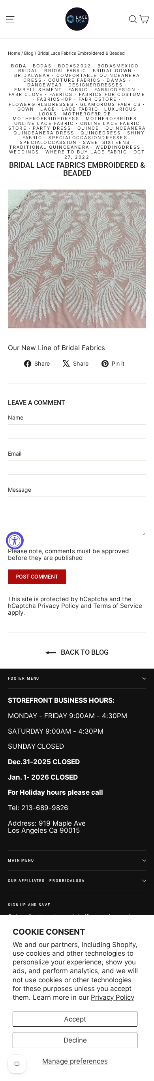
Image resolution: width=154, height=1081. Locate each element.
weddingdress (118, 147)
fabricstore (98, 99)
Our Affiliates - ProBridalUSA (46, 880)
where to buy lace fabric (86, 152)
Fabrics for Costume (112, 94)
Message (19, 490)
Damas (116, 80)
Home (14, 53)
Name (15, 417)
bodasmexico (118, 66)
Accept (75, 1019)
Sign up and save (29, 905)
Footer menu (23, 678)
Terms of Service (117, 606)
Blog (29, 53)
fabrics (61, 94)
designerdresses (95, 85)
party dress (52, 128)
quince (88, 128)
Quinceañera (125, 128)
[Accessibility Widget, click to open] (15, 541)
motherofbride (87, 114)
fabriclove (26, 94)
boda (18, 66)
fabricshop (54, 99)
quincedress (101, 133)
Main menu (21, 860)
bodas (42, 66)
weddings (24, 152)
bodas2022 (75, 66)
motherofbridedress (46, 118)
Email (14, 453)
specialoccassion (48, 142)
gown (25, 109)
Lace (47, 109)
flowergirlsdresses (41, 104)
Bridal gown (112, 70)
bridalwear (32, 75)
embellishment (38, 89)
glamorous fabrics (110, 104)
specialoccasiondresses (88, 137)
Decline (75, 1040)
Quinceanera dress (43, 133)
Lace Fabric (80, 109)
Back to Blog (84, 652)
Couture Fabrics (74, 80)
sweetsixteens (106, 142)
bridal (28, 70)
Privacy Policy (112, 997)
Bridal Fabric (65, 70)
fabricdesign (114, 89)
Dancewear (44, 85)
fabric (78, 89)
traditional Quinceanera (49, 147)
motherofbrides (111, 118)
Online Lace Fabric (44, 123)
